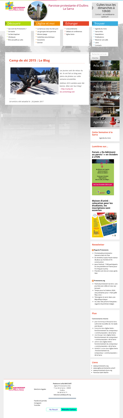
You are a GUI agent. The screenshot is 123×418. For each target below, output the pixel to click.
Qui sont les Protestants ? (17, 29)
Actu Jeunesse (102, 76)
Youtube (37, 405)
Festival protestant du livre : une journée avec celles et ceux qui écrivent (106, 286)
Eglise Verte (70, 34)
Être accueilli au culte (15, 40)
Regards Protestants (101, 250)
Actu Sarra (100, 65)
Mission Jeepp (42, 34)
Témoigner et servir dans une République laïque (105, 298)
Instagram (37, 403)
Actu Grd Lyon (102, 86)
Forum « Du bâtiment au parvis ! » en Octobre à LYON (105, 154)
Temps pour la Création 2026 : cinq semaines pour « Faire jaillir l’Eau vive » (106, 292)
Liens (97, 42)
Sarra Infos (99, 31)
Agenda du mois (101, 29)
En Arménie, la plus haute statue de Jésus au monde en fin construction (106, 259)
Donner (40, 42)
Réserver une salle (101, 40)
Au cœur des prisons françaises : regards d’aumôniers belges (106, 302)
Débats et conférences (74, 31)
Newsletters (99, 34)
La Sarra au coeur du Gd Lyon (47, 29)
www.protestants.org (100, 366)
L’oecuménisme (71, 29)
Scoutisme (41, 40)
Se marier (11, 31)
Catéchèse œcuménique (45, 37)
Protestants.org (99, 281)
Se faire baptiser (14, 34)
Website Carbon (69, 409)
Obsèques (11, 37)
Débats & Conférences (101, 99)
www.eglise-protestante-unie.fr (104, 368)
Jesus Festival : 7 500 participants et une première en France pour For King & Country (106, 266)
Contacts (98, 45)
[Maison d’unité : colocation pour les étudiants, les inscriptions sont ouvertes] (104, 225)
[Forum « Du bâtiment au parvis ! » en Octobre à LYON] (103, 177)
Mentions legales (40, 389)
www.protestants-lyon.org (102, 370)
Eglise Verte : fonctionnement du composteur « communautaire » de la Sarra (106, 330)
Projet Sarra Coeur (105, 112)
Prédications (99, 37)
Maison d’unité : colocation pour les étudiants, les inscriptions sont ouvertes (102, 205)
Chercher (95, 58)
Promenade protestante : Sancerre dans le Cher (104, 254)
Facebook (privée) (40, 401)
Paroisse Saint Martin (100, 372)
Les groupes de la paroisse (46, 31)
